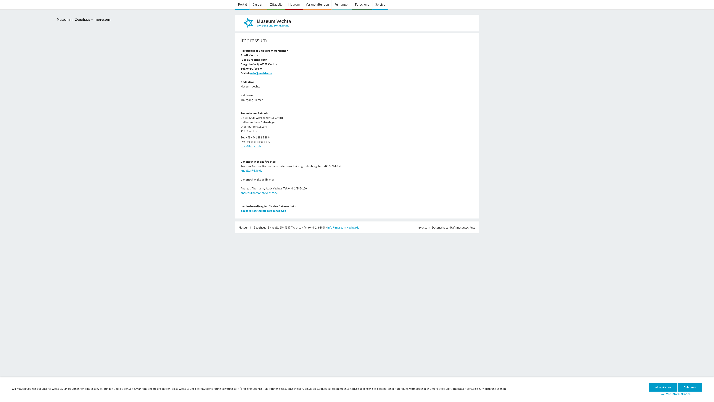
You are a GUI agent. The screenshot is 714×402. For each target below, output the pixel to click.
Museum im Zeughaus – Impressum (268, 24)
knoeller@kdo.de (251, 170)
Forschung (362, 4)
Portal (242, 4)
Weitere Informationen (676, 394)
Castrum (258, 4)
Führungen (342, 4)
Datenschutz (440, 227)
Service (380, 4)
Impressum (423, 227)
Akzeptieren (663, 387)
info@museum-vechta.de (343, 227)
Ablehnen (690, 387)
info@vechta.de (261, 73)
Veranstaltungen (317, 4)
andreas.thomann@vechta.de (259, 193)
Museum (294, 4)
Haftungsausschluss (462, 227)
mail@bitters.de (251, 146)
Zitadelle (276, 4)
